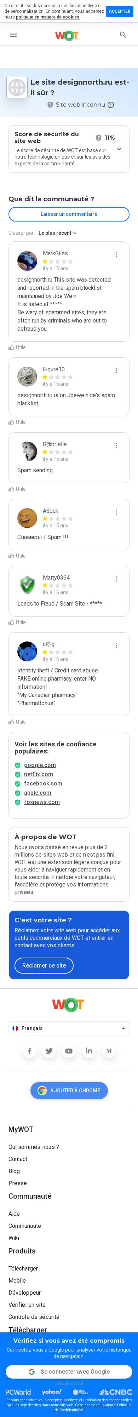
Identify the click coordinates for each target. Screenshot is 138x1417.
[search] (123, 34)
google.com (40, 765)
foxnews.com (42, 802)
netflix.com (38, 774)
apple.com (37, 792)
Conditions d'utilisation (94, 1405)
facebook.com (43, 783)
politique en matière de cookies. (48, 17)
